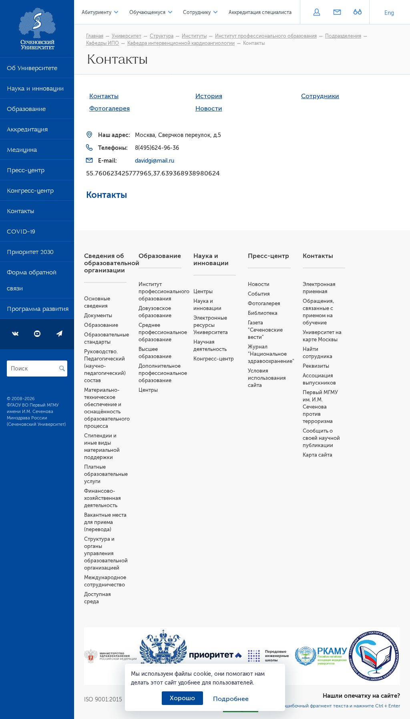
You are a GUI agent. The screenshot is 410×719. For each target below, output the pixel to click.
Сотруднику (197, 12)
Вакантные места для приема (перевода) (105, 522)
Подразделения (343, 36)
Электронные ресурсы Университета (210, 325)
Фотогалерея (109, 108)
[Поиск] (62, 369)
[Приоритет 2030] (215, 656)
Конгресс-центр (30, 192)
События (259, 294)
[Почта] (337, 12)
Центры (148, 390)
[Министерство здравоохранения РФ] (110, 656)
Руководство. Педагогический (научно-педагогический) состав (105, 365)
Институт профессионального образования (266, 36)
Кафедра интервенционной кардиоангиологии (181, 43)
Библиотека (262, 313)
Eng (389, 13)
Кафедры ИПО (102, 43)
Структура (161, 36)
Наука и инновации (35, 90)
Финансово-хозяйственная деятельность (102, 498)
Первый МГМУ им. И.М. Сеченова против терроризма (320, 406)
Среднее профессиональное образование (163, 332)
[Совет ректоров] (374, 656)
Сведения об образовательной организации (111, 263)
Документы (98, 315)
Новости (208, 108)
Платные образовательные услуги (106, 474)
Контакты (20, 212)
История (208, 96)
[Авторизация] (316, 12)
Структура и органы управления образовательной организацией (106, 553)
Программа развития (37, 310)
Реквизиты (316, 366)
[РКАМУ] (321, 656)
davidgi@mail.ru (154, 161)
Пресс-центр (25, 171)
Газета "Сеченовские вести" (265, 330)
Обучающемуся (147, 12)
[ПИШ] (268, 656)
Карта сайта (317, 455)
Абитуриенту (96, 12)
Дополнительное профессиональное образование (163, 373)
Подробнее (231, 699)
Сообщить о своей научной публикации (321, 438)
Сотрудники (320, 96)
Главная (94, 36)
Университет (126, 36)
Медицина (22, 151)
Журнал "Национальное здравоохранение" (271, 354)
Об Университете (32, 69)
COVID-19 (21, 233)
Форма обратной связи (31, 282)
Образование (26, 110)
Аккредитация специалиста (260, 12)
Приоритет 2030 (30, 253)
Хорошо (182, 698)
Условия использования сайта (267, 378)
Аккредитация (27, 131)
